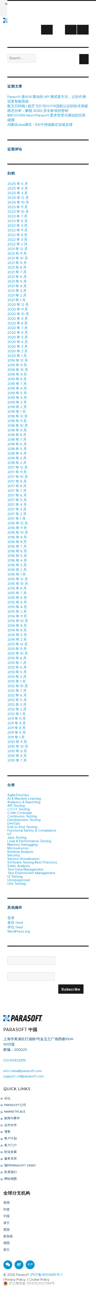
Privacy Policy (15, 1279)
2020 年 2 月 (17, 351)
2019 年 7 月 (17, 384)
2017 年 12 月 (17, 467)
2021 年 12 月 (17, 249)
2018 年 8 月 (17, 435)
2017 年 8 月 (17, 486)
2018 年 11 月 (17, 421)
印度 (6, 1209)
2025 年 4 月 (17, 188)
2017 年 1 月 (16, 518)
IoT (9, 834)
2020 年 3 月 (17, 346)
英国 (6, 1229)
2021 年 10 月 (17, 258)
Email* (12, 970)
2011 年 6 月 (16, 732)
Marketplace (14, 1111)
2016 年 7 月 (17, 546)
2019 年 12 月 (17, 360)
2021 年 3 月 (17, 291)
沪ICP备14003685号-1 (46, 1274)
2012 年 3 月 (17, 704)
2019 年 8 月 (17, 379)
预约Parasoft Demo (19, 1165)
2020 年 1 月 (17, 356)
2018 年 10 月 (17, 425)
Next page (47, 34)
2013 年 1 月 (16, 681)
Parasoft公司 (14, 1105)
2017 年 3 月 (17, 509)
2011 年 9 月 (16, 723)
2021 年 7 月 (17, 272)
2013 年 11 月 (17, 649)
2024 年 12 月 (18, 198)
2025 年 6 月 (17, 184)
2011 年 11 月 (16, 718)
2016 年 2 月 (17, 570)
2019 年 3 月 (17, 402)
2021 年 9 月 (17, 263)
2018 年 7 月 (17, 439)
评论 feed (15, 927)
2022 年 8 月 (17, 235)
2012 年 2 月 (17, 709)
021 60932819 (14, 1060)
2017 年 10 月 (17, 477)
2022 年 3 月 (17, 239)
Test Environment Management (31, 873)
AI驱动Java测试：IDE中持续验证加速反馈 (40, 124)
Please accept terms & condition (32, 989)
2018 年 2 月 (17, 463)
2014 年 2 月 (17, 639)
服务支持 (10, 1158)
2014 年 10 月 (17, 621)
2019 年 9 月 (17, 374)
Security (13, 855)
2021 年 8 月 (17, 267)
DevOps (13, 823)
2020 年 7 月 (17, 328)
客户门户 (10, 1145)
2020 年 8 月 (17, 323)
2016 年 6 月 (17, 551)
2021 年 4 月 (17, 286)
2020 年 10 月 (18, 314)
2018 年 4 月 (17, 453)
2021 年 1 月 (16, 300)
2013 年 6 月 (17, 667)
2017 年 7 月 (17, 491)
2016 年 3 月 (17, 565)
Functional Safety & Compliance (31, 830)
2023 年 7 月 (17, 216)
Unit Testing (16, 883)
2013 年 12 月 (17, 644)
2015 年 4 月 (17, 607)
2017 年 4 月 (17, 504)
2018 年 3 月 (17, 458)
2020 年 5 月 (17, 337)
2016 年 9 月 (17, 537)
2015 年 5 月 (17, 602)
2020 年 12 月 (18, 305)
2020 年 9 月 (17, 318)
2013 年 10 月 (17, 653)
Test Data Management (25, 869)
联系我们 (10, 1172)
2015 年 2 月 (17, 611)
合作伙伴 (10, 1125)
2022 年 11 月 (17, 230)
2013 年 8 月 (17, 658)
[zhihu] (30, 1264)
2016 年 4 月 (17, 560)
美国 (6, 1202)
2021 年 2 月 (17, 295)
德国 (6, 1243)
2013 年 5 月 (17, 672)
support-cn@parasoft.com (23, 1076)
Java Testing (17, 837)
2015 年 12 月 (17, 579)
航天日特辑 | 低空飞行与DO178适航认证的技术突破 (47, 106)
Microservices (18, 848)
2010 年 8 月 (17, 756)
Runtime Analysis (20, 852)
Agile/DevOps (18, 795)
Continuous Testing (22, 816)
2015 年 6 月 (17, 597)
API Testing (16, 805)
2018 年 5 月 (17, 449)
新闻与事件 (11, 1118)
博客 (6, 1131)
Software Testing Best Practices (32, 862)
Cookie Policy (39, 1279)
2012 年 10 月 (17, 686)
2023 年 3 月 (17, 225)
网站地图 (10, 1178)
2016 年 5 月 (17, 556)
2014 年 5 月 (17, 635)
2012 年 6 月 (17, 695)
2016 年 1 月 (16, 574)
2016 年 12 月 (17, 523)
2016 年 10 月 (17, 532)
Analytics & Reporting (23, 802)
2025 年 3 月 (17, 193)
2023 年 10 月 (18, 211)
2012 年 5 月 (17, 700)
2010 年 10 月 (17, 746)
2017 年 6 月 (17, 495)
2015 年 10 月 (17, 584)
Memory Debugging (22, 844)
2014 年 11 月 (17, 616)
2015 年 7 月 (17, 593)
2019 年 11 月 (17, 365)
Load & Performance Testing (29, 841)
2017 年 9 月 (17, 481)
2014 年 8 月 (17, 630)
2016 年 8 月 (17, 542)
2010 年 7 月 (17, 760)
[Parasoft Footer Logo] (22, 1018)
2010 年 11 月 (17, 742)
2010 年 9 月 (17, 751)
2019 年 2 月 (17, 407)
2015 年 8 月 (17, 588)
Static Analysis (18, 866)
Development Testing (24, 820)
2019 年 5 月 (17, 393)
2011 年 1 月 (16, 737)
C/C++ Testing (18, 809)
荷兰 (6, 1249)
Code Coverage (19, 813)
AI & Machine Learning (24, 798)
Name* (12, 954)
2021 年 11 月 (17, 253)
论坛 (6, 1098)
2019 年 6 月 (17, 388)
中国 (6, 1216)
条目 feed (15, 922)
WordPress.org (18, 931)
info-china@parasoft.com (22, 1071)
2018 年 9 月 (17, 430)
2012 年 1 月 (16, 714)
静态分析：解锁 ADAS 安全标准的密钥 (37, 111)
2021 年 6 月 (17, 277)
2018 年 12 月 (17, 416)
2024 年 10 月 (18, 202)
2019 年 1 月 (16, 411)
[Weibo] (19, 1264)
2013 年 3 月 (17, 677)
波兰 (6, 1222)
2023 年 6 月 (17, 221)
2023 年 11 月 (17, 207)
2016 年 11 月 (17, 528)
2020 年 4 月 (17, 342)
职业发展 (10, 1152)
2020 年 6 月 (17, 332)
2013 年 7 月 (17, 663)
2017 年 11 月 (17, 472)
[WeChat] (7, 1264)
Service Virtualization (23, 859)
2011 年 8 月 (16, 728)
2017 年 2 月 (17, 514)
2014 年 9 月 (17, 625)
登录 (11, 918)
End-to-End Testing (22, 827)
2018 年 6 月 (17, 444)
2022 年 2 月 (17, 244)
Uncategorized (18, 880)
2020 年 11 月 (17, 309)
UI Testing (15, 876)
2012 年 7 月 (17, 691)
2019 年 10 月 (17, 370)
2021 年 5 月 (17, 281)
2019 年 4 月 (17, 398)
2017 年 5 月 (17, 500)
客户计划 (10, 1138)
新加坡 (8, 1236)
